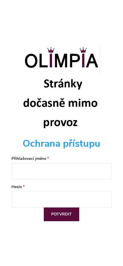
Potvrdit (61, 214)
